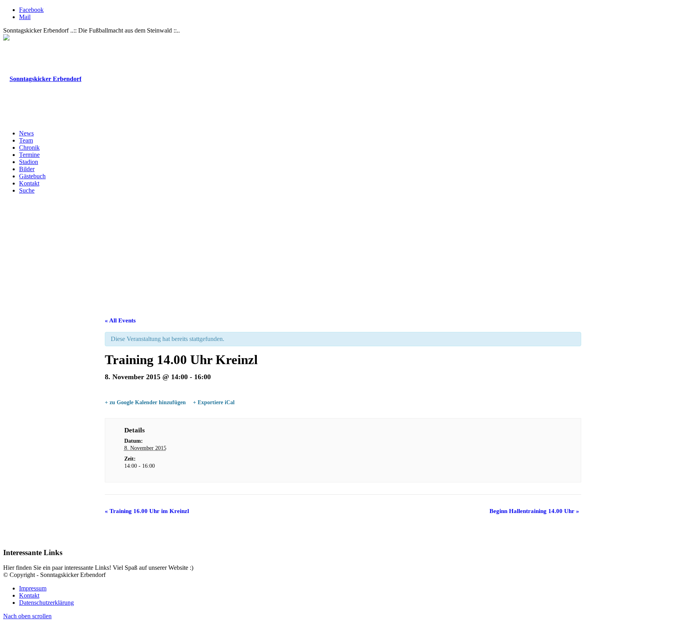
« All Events (120, 320)
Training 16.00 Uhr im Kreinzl (147, 511)
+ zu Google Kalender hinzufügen (145, 402)
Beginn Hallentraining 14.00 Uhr (534, 511)
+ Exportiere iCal (214, 402)
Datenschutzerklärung (46, 602)
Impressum (32, 588)
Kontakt (29, 595)
